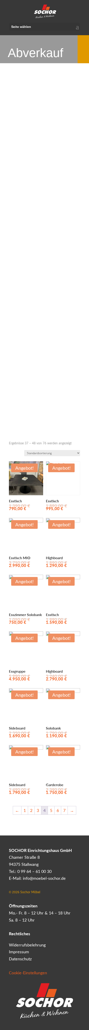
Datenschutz (20, 959)
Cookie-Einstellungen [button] (28, 972)
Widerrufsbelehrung (27, 945)
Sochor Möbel (30, 892)
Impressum (19, 951)
